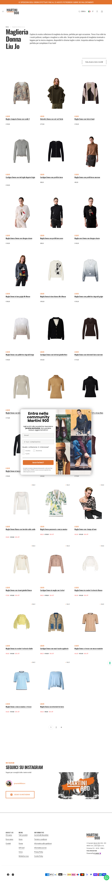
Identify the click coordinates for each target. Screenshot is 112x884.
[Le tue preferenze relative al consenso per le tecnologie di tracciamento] (110, 663)
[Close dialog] (89, 411)
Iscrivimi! (38, 462)
